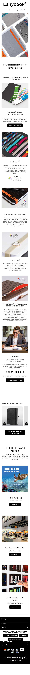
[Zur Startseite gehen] (15, 4)
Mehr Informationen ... (21, 632)
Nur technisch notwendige (10, 635)
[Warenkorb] (25, 9)
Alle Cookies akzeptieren (15, 639)
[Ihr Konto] (21, 9)
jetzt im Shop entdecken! (15, 125)
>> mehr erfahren (15, 504)
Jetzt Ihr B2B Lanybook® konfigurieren (15, 432)
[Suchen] (18, 9)
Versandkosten (6, 658)
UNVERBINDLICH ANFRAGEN (14, 380)
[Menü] (9, 9)
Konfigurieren (23, 635)
